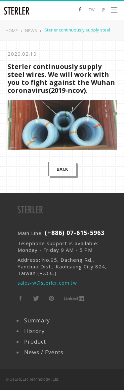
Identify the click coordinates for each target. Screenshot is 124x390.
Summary (37, 320)
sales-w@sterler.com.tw (47, 283)
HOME (12, 30)
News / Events (43, 352)
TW (92, 10)
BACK (62, 169)
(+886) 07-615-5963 (74, 233)
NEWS (31, 30)
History (34, 331)
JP (103, 10)
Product (35, 341)
